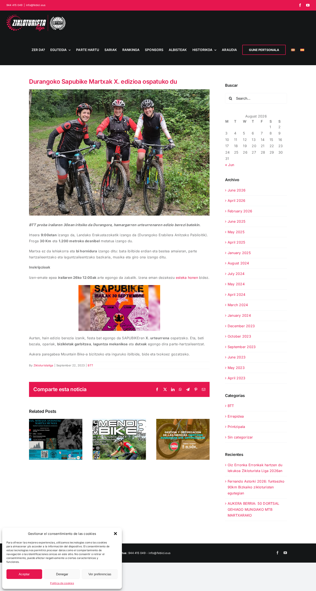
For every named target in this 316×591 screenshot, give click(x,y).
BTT (90, 365)
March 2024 (238, 305)
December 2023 (241, 326)
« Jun (229, 165)
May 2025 (236, 232)
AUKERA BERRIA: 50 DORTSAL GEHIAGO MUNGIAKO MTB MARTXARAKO (253, 509)
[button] (115, 533)
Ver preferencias (99, 574)
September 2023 (242, 347)
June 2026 (236, 190)
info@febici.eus (36, 5)
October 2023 (239, 336)
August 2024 (238, 263)
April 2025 (236, 242)
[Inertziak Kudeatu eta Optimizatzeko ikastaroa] (183, 439)
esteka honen (187, 277)
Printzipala (236, 426)
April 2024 (236, 294)
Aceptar (24, 574)
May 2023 (236, 368)
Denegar (62, 574)
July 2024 (236, 274)
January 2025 (239, 253)
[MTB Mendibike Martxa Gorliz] (119, 439)
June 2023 (236, 357)
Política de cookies (62, 583)
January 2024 (239, 315)
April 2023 (236, 378)
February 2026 (240, 211)
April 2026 (236, 200)
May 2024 (236, 284)
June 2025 (236, 221)
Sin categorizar (240, 437)
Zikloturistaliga (43, 365)
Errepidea (236, 416)
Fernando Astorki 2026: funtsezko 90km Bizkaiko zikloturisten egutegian (256, 487)
